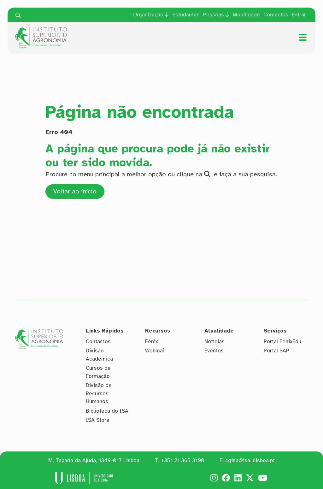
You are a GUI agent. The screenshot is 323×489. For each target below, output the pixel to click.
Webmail (155, 350)
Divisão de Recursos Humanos (99, 393)
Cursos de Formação (98, 372)
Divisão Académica (99, 354)
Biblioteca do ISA (107, 411)
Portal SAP (276, 350)
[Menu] (303, 37)
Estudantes (186, 14)
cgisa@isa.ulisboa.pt (250, 460)
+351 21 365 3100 (182, 460)
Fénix (151, 341)
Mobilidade (246, 14)
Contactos (275, 14)
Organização (148, 14)
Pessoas (213, 14)
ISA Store (97, 420)
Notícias (214, 341)
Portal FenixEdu (282, 341)
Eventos (214, 350)
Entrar (299, 14)
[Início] (41, 29)
